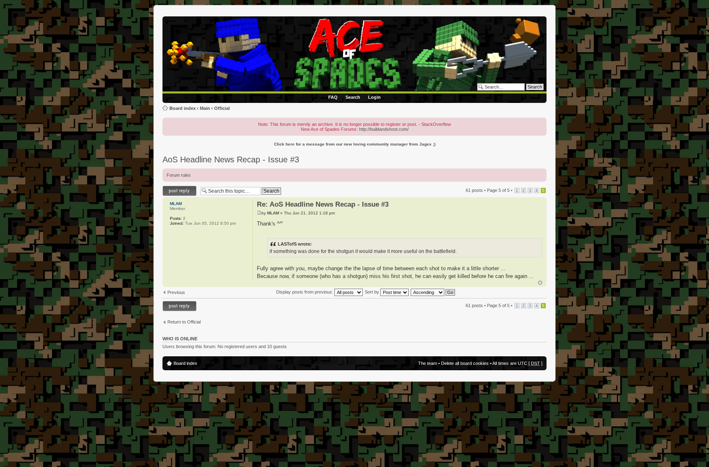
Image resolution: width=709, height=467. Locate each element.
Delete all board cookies (465, 363)
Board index (182, 108)
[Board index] (356, 54)
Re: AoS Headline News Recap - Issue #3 (323, 204)
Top (540, 282)
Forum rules (179, 175)
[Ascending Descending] (433, 291)
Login (374, 97)
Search (352, 97)
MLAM (273, 213)
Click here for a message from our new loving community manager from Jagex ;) (354, 144)
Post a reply (174, 188)
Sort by (372, 291)
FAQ (333, 97)
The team (427, 363)
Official (222, 108)
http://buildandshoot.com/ (384, 129)
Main (205, 108)
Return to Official (184, 321)
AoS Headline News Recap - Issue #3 (230, 159)
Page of (498, 190)
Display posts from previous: (305, 291)
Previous (176, 292)
